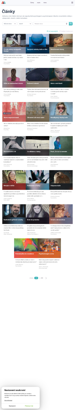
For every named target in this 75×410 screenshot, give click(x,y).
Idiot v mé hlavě (56, 83)
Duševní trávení (33, 83)
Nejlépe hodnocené (67, 31)
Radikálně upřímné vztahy (13, 220)
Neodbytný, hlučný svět (59, 117)
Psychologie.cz (3, 2)
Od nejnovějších (53, 31)
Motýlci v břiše (9, 186)
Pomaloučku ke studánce (24, 254)
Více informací (8, 400)
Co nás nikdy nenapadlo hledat (12, 50)
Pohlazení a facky (33, 186)
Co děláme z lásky (33, 152)
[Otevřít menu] (72, 2)
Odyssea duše (56, 186)
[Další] (46, 278)
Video (45, 2)
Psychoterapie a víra (46, 254)
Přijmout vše (29, 406)
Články (32, 2)
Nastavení (12, 406)
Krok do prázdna (33, 220)
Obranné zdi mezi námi (35, 117)
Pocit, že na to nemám (59, 152)
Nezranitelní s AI (10, 152)
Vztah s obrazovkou (58, 220)
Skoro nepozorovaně (11, 117)
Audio (38, 2)
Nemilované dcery (57, 49)
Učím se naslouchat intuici (13, 83)
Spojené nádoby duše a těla (37, 49)
